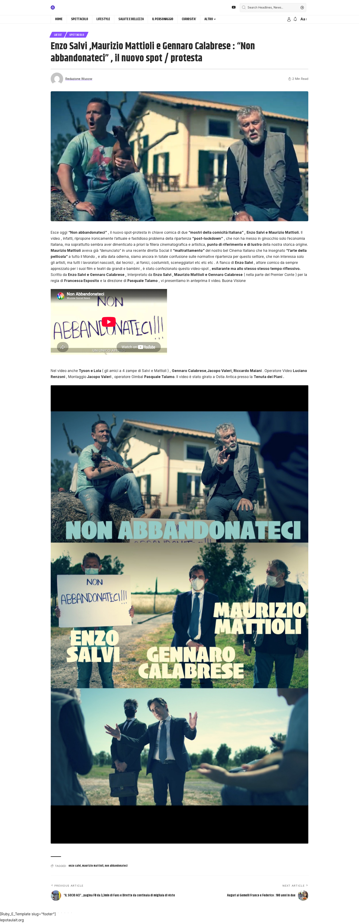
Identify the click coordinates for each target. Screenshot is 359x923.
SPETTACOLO (76, 34)
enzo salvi (75, 866)
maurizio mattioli (92, 866)
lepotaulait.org (12, 920)
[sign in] (289, 19)
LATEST (58, 34)
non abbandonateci (116, 866)
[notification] (295, 19)
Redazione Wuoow (78, 79)
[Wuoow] (63, 7)
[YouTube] (234, 7)
